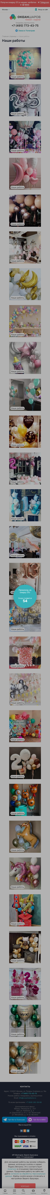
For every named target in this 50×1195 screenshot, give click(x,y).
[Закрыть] (35, 586)
